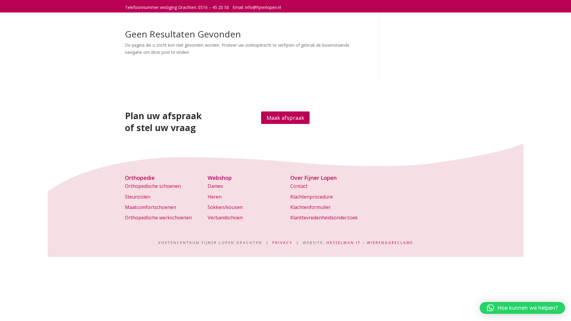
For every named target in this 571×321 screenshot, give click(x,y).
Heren (215, 196)
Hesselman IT (344, 242)
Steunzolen (137, 196)
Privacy (282, 242)
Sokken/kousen (225, 207)
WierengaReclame (390, 242)
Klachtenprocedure (311, 196)
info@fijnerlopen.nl (263, 7)
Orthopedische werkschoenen (158, 217)
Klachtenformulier (310, 207)
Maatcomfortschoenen (150, 207)
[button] (522, 308)
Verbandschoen (225, 217)
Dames (215, 186)
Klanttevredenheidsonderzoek (324, 217)
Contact (299, 186)
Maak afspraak (285, 117)
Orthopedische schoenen (153, 186)
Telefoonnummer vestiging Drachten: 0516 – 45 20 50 (177, 7)
